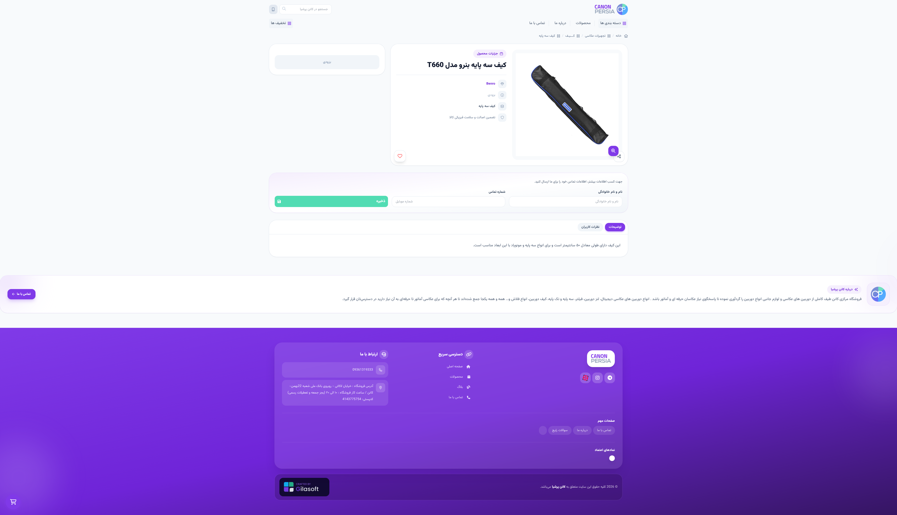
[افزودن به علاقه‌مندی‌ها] (400, 156)
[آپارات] (585, 378)
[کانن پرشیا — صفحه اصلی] (611, 9)
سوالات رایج (560, 430)
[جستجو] (284, 9)
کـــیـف (570, 36)
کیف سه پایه (547, 36)
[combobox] (305, 9)
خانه (618, 36)
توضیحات (615, 227)
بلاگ (460, 387)
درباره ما (560, 23)
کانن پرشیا (558, 487)
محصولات (583, 23)
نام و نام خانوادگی (610, 192)
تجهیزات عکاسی (595, 36)
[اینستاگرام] (597, 378)
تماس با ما (537, 23)
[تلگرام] (610, 378)
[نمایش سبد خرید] (13, 501)
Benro (490, 84)
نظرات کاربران (590, 227)
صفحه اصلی (455, 366)
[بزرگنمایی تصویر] (613, 151)
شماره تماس (497, 192)
